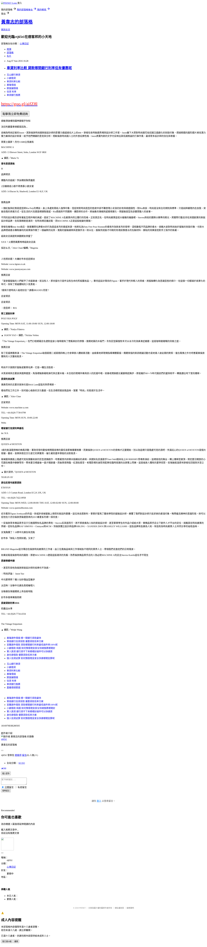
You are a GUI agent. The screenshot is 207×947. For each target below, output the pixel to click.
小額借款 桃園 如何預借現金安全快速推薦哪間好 (31, 648)
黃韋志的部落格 (17, 21)
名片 (9, 56)
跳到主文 (5, 29)
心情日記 (24, 43)
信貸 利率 (11, 91)
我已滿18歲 (7, 941)
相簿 (9, 49)
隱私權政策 (119, 908)
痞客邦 (18, 755)
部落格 (10, 52)
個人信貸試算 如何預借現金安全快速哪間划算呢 (31, 658)
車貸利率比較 (13, 81)
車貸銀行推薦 (13, 95)
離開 (16, 941)
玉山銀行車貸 (13, 75)
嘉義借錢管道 (13, 687)
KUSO (22, 763)
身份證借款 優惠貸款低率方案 (22, 655)
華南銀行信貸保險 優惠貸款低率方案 (25, 641)
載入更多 (6, 773)
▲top (3, 768)
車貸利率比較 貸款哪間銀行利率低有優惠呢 (39, 68)
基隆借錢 (11, 85)
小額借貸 (11, 78)
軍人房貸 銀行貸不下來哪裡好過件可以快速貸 (29, 651)
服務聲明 (130, 908)
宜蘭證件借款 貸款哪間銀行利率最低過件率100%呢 (32, 644)
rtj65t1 (4, 739)
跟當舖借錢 (12, 88)
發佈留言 (6, 791)
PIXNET (82, 908)
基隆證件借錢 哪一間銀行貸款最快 (24, 638)
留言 (24, 755)
